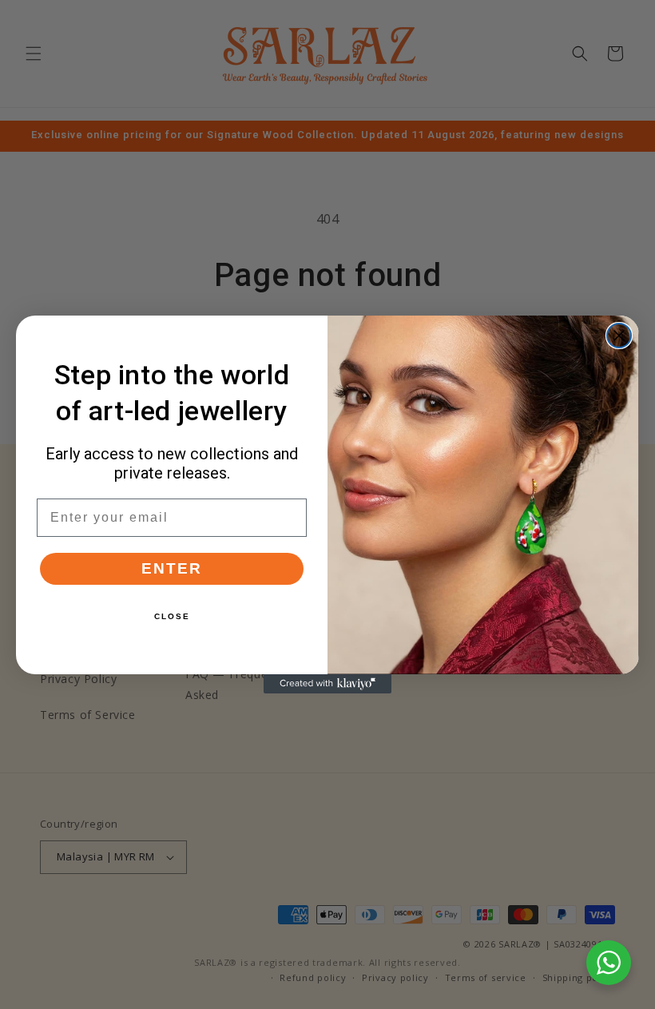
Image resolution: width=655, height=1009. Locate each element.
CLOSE (172, 616)
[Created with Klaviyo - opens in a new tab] (327, 683)
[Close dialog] (619, 336)
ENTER (171, 568)
